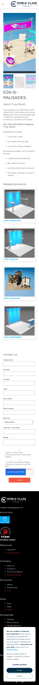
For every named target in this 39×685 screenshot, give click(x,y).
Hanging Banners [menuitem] (14, 626)
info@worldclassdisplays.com (11, 508)
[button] (33, 43)
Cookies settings (19, 664)
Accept (19, 670)
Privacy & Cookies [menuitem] (14, 575)
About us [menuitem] (10, 566)
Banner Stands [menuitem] (13, 622)
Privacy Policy (12, 650)
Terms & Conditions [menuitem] (14, 572)
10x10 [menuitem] (9, 604)
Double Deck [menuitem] (12, 588)
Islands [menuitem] (9, 585)
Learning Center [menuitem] (13, 553)
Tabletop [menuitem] (10, 619)
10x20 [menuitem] (9, 607)
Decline (19, 676)
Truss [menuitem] (9, 591)
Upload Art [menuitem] (11, 550)
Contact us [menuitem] (11, 569)
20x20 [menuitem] (9, 610)
